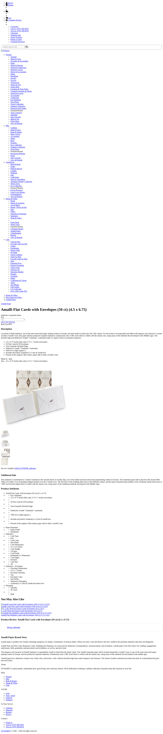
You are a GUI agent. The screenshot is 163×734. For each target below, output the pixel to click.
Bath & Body (16, 164)
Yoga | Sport (10, 696)
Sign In (10, 3)
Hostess (13, 274)
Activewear (15, 83)
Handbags (14, 76)
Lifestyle (9, 698)
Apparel (14, 57)
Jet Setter (14, 253)
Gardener (14, 276)
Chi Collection (16, 289)
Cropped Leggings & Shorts (21, 91)
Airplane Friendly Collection (21, 182)
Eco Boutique (16, 100)
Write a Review (13, 627)
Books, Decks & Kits (19, 207)
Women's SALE (17, 70)
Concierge (14, 27)
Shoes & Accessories (18, 72)
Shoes (13, 74)
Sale (12, 175)
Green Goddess (16, 255)
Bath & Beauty (11, 681)
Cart (9, 18)
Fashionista (15, 248)
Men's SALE (15, 134)
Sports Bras (15, 87)
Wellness (14, 173)
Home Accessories (17, 203)
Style (8, 693)
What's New (15, 184)
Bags (12, 141)
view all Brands (16, 123)
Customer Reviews (18, 42)
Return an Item (16, 39)
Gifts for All (15, 270)
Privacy (8, 714)
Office (13, 212)
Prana (13, 156)
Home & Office (12, 199)
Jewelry (13, 78)
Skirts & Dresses (17, 65)
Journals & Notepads (18, 214)
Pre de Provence (17, 190)
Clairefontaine (16, 233)
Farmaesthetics (16, 194)
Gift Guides (15, 287)
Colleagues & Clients (18, 280)
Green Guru (15, 268)
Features (14, 143)
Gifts (7, 240)
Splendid (14, 115)
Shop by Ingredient (18, 179)
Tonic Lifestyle (16, 113)
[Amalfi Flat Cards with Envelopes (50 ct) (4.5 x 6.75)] (34, 428)
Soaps (13, 166)
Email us (9, 723)
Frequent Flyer (16, 263)
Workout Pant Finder (18, 108)
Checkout (14, 33)
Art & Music (15, 205)
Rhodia (13, 235)
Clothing (14, 128)
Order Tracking (16, 37)
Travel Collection (17, 104)
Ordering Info (16, 35)
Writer (13, 278)
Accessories (15, 96)
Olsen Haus (15, 121)
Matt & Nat (15, 119)
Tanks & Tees (16, 85)
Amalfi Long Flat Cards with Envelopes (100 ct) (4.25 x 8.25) (24, 606)
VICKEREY (6, 731)
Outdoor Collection (18, 106)
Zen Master (15, 285)
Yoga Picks (15, 102)
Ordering (9, 708)
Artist (13, 283)
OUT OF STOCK (8, 322)
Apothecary (10, 162)
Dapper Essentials (17, 265)
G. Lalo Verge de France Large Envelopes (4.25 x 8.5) (21, 611)
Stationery (14, 216)
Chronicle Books (17, 229)
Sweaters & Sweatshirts (19, 61)
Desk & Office (16, 218)
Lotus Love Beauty (18, 192)
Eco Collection (16, 145)
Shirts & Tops (16, 59)
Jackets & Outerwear (18, 68)
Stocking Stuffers (17, 272)
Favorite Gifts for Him (19, 259)
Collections (15, 98)
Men (7, 126)
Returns (9, 712)
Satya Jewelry (16, 117)
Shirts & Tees (16, 130)
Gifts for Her (15, 242)
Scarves (13, 80)
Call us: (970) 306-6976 (20, 29)
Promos (10, 5)
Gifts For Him (16, 257)
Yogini (13, 246)
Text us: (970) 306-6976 (20, 31)
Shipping (9, 710)
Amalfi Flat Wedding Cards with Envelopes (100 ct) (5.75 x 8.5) (25, 615)
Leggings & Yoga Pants (19, 89)
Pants (13, 63)
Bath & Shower (16, 169)
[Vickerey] (5, 51)
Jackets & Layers (17, 93)
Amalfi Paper (16, 231)
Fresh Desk (15, 222)
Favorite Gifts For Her (19, 244)
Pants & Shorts (16, 132)
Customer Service (14, 20)
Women (9, 55)
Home (13, 201)
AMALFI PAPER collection (25, 468)
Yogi (12, 261)
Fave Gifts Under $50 (19, 291)
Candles (14, 171)
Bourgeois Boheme (18, 154)
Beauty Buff (15, 250)
